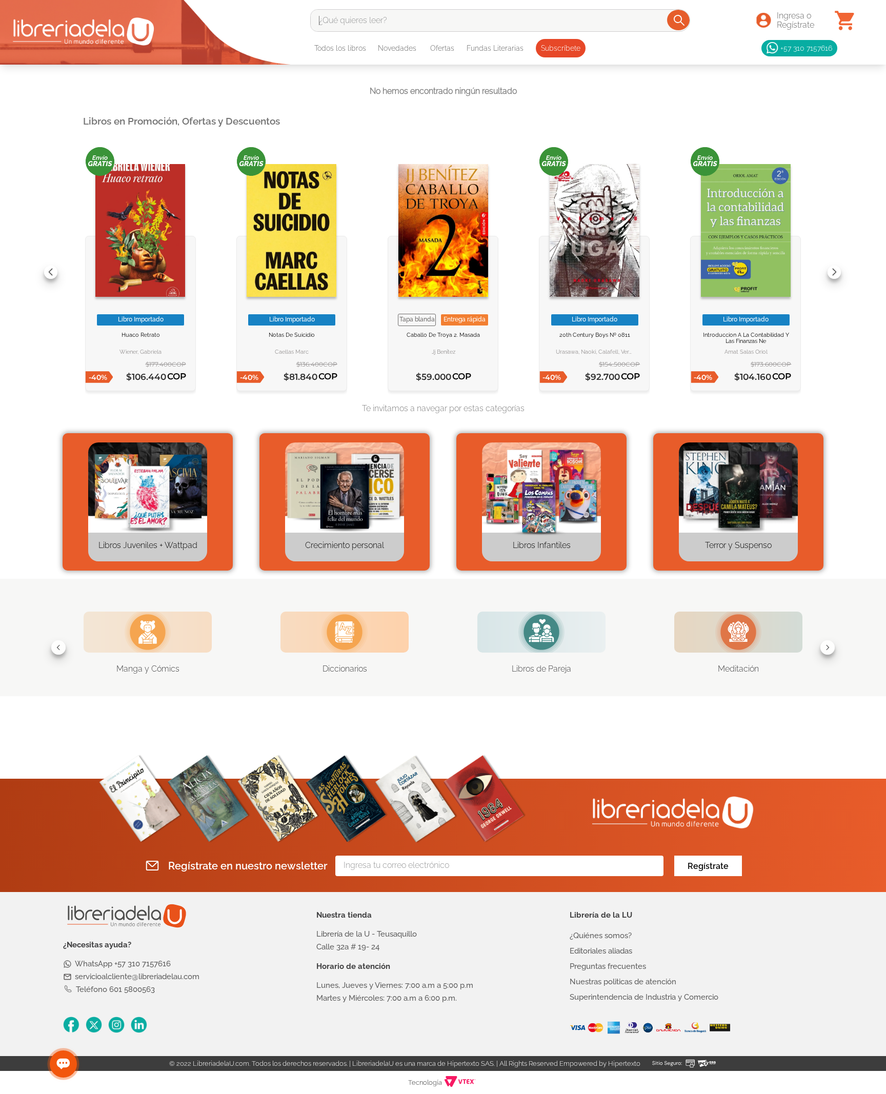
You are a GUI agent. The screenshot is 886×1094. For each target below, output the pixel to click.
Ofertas (442, 48)
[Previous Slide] (50, 272)
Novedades (397, 48)
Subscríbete (560, 48)
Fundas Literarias (495, 48)
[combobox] (500, 20)
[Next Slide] (834, 272)
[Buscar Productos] (679, 20)
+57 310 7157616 (806, 48)
